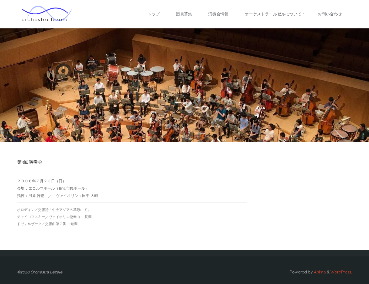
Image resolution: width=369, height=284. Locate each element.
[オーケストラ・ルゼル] (46, 14)
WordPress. (341, 272)
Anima (319, 272)
